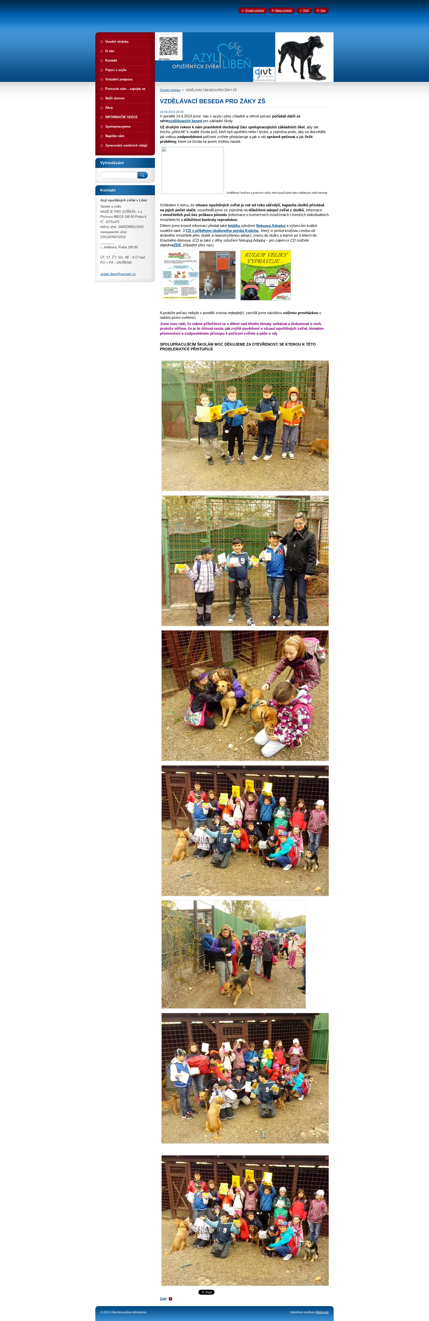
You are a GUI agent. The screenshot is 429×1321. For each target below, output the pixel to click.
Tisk (322, 10)
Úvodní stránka (170, 90)
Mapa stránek (283, 10)
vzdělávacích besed (185, 121)
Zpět (163, 1299)
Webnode (322, 1312)
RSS (306, 10)
